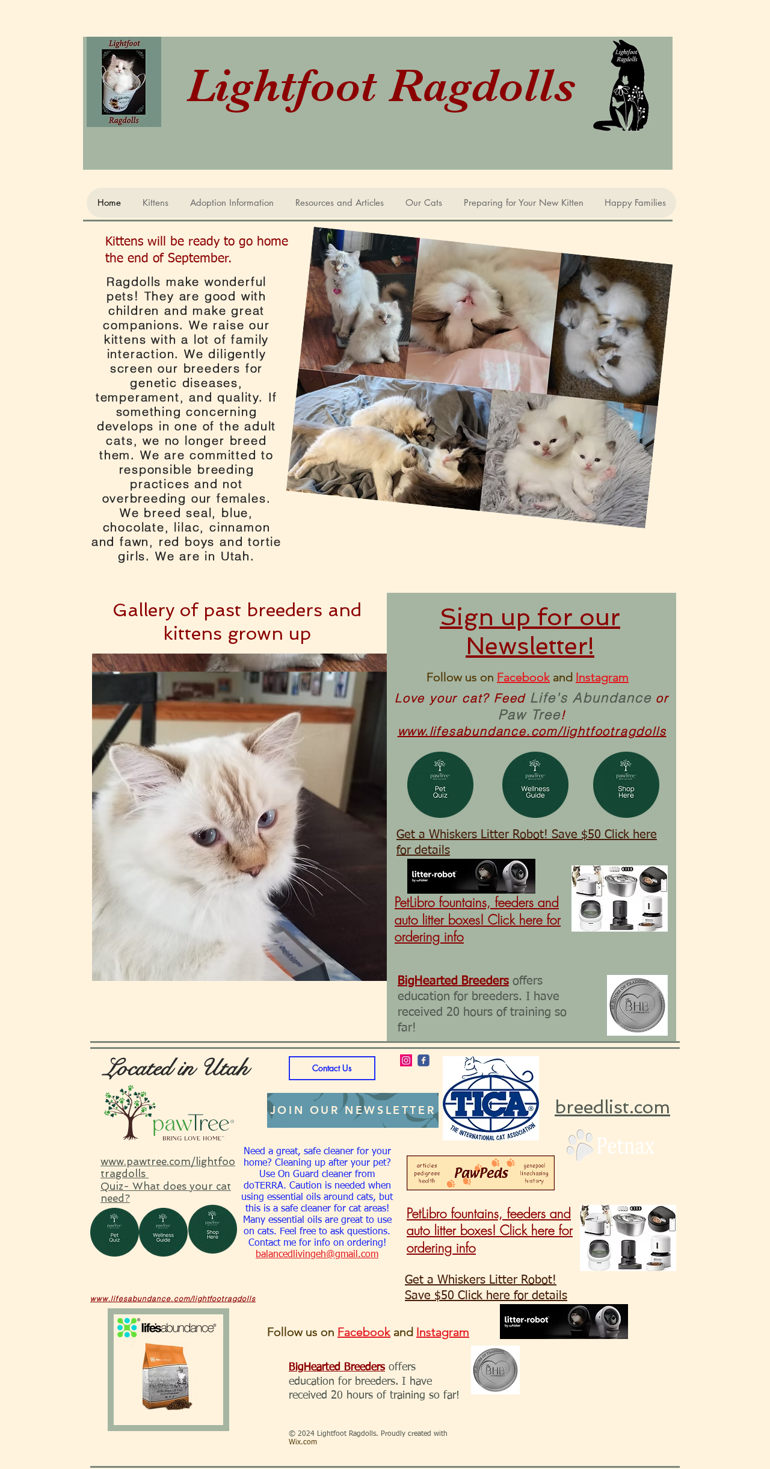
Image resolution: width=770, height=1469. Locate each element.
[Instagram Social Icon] (406, 1060)
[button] (239, 817)
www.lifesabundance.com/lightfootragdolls (532, 730)
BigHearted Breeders (453, 981)
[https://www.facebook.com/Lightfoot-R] (423, 1060)
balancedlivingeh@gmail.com (317, 1255)
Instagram (602, 677)
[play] (353, 970)
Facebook (523, 677)
